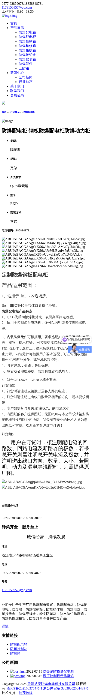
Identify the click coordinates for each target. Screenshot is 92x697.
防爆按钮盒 (27, 55)
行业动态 (26, 82)
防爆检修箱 (27, 46)
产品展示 (17, 28)
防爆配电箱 (27, 32)
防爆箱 (15, 653)
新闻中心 (17, 73)
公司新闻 (26, 77)
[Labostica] (9, 16)
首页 (13, 23)
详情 (5, 626)
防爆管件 (26, 64)
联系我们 (17, 91)
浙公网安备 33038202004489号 (66, 688)
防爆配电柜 (27, 37)
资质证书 (17, 95)
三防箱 (24, 68)
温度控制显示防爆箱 (58, 676)
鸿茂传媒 (26, 693)
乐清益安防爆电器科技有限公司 (51, 684)
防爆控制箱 (27, 41)
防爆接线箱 (27, 50)
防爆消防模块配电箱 (58, 671)
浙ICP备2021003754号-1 (24, 688)
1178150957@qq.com (17, 7)
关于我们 (17, 86)
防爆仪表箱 (27, 59)
